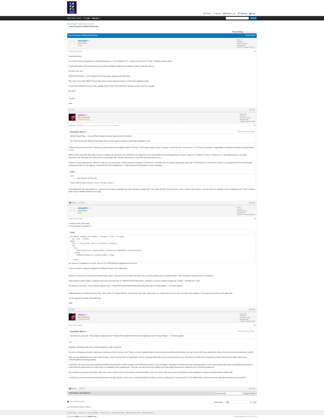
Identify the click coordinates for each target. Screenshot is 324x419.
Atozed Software (92, 413)
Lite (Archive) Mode (117, 413)
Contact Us (82, 413)
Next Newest (84, 393)
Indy (90, 24)
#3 (254, 218)
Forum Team (72, 413)
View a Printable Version (77, 401)
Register (95, 18)
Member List (230, 13)
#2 (254, 125)
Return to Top (104, 413)
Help (253, 13)
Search (218, 13)
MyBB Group (92, 416)
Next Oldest (73, 393)
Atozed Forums (72, 24)
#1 (254, 51)
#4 (254, 325)
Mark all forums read (133, 413)
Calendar (243, 13)
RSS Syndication (147, 413)
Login (88, 18)
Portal (208, 13)
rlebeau (117, 125)
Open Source (83, 24)
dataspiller (83, 41)
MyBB (77, 416)
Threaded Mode (250, 35)
